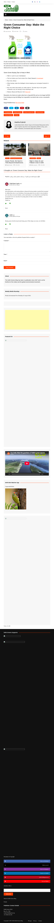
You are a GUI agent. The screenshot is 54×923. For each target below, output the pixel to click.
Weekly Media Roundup (12, 291)
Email (5, 260)
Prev (8, 136)
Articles (10, 20)
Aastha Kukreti (8, 31)
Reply (6, 208)
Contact (13, 1)
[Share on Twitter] (11, 108)
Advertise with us (7, 885)
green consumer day (29, 112)
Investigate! (40, 78)
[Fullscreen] (47, 474)
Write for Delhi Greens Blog (10, 898)
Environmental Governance (16, 158)
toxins (17, 115)
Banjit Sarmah (9, 165)
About (5, 1)
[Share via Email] (27, 108)
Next (46, 136)
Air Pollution (32, 158)
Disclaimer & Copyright (9, 856)
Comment (6, 240)
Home (6, 20)
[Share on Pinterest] (22, 108)
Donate (9, 1)
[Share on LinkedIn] (16, 108)
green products (40, 112)
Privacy (35, 920)
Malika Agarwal (34, 165)
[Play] (7, 474)
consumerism (8, 112)
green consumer (18, 112)
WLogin (30, 920)
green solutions (9, 115)
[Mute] (44, 474)
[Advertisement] (27, 320)
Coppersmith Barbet (9, 486)
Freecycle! (27, 92)
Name (5, 254)
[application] (27, 463)
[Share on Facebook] (6, 108)
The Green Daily (19, 102)
